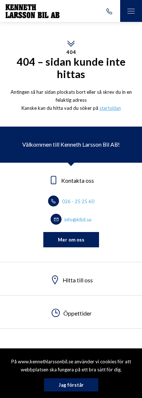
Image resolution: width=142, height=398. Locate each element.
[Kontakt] (109, 11)
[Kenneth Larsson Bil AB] (32, 11)
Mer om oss (71, 240)
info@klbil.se (77, 220)
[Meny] (131, 11)
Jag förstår (71, 385)
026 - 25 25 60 (77, 201)
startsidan (110, 108)
